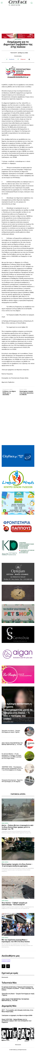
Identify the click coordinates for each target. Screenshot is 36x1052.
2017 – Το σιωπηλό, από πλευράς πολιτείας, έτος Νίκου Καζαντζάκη (17, 1010)
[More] (29, 59)
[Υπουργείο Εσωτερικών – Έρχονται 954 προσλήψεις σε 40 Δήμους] (29, 781)
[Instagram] (8, 966)
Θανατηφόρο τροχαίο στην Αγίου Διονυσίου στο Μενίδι (26, 393)
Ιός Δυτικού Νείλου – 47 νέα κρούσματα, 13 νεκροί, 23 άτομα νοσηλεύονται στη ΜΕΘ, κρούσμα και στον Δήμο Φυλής (11, 756)
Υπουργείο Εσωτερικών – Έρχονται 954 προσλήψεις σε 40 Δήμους (12, 780)
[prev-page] (28, 689)
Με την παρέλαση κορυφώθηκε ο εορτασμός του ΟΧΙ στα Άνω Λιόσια (16, 941)
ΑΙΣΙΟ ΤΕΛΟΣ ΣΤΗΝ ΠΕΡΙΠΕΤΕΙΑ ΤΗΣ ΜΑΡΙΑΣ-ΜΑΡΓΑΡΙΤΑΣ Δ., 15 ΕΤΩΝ (12, 743)
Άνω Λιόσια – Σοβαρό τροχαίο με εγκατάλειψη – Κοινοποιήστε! (14, 904)
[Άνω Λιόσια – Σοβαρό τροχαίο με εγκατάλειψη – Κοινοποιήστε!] (18, 887)
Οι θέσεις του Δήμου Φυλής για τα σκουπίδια (9, 393)
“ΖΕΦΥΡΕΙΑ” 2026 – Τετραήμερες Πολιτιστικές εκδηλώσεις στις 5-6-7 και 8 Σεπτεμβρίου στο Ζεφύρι (12, 768)
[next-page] (31, 689)
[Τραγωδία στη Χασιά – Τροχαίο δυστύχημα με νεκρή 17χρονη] (29, 731)
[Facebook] (3, 966)
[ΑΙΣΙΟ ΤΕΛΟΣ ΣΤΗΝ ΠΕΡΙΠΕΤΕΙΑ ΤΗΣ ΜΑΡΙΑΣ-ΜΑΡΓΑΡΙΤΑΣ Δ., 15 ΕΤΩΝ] (29, 744)
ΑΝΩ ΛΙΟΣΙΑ (18, 39)
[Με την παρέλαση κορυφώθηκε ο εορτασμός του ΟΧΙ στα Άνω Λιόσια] (18, 924)
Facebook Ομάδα (6, 961)
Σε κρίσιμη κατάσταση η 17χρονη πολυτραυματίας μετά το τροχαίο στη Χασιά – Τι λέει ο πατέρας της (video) (17, 711)
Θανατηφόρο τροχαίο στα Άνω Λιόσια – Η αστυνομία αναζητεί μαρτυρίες (17, 865)
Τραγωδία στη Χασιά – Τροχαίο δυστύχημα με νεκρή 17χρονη (11, 731)
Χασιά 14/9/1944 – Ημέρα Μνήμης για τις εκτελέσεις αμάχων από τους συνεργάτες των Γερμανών (16, 1021)
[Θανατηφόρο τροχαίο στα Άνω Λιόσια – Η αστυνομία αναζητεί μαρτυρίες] (18, 848)
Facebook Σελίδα (6, 960)
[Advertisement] (18, 16)
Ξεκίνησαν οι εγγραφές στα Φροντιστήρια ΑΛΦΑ (17, 1015)
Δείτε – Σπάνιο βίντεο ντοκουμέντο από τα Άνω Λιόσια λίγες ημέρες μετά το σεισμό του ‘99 (17, 827)
